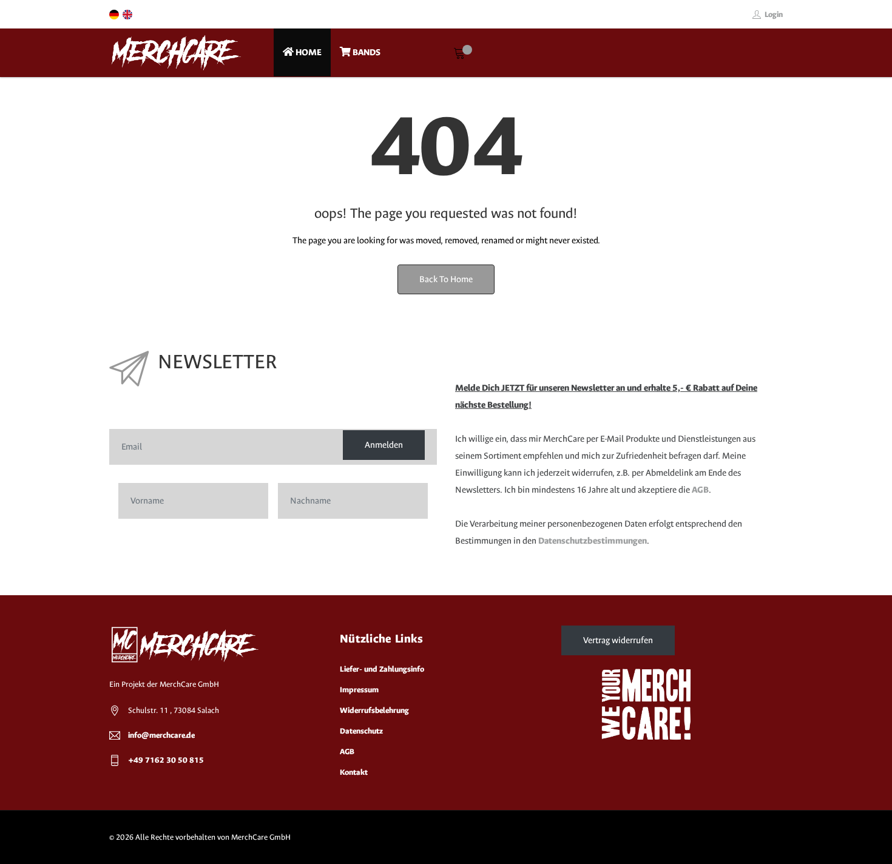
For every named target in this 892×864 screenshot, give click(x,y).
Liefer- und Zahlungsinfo (382, 669)
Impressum (359, 689)
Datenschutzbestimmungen (592, 541)
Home (308, 52)
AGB (700, 490)
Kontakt (354, 772)
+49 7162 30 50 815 (166, 760)
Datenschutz (361, 731)
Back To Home (446, 279)
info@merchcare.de (161, 735)
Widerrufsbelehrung (374, 710)
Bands (365, 52)
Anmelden (384, 445)
